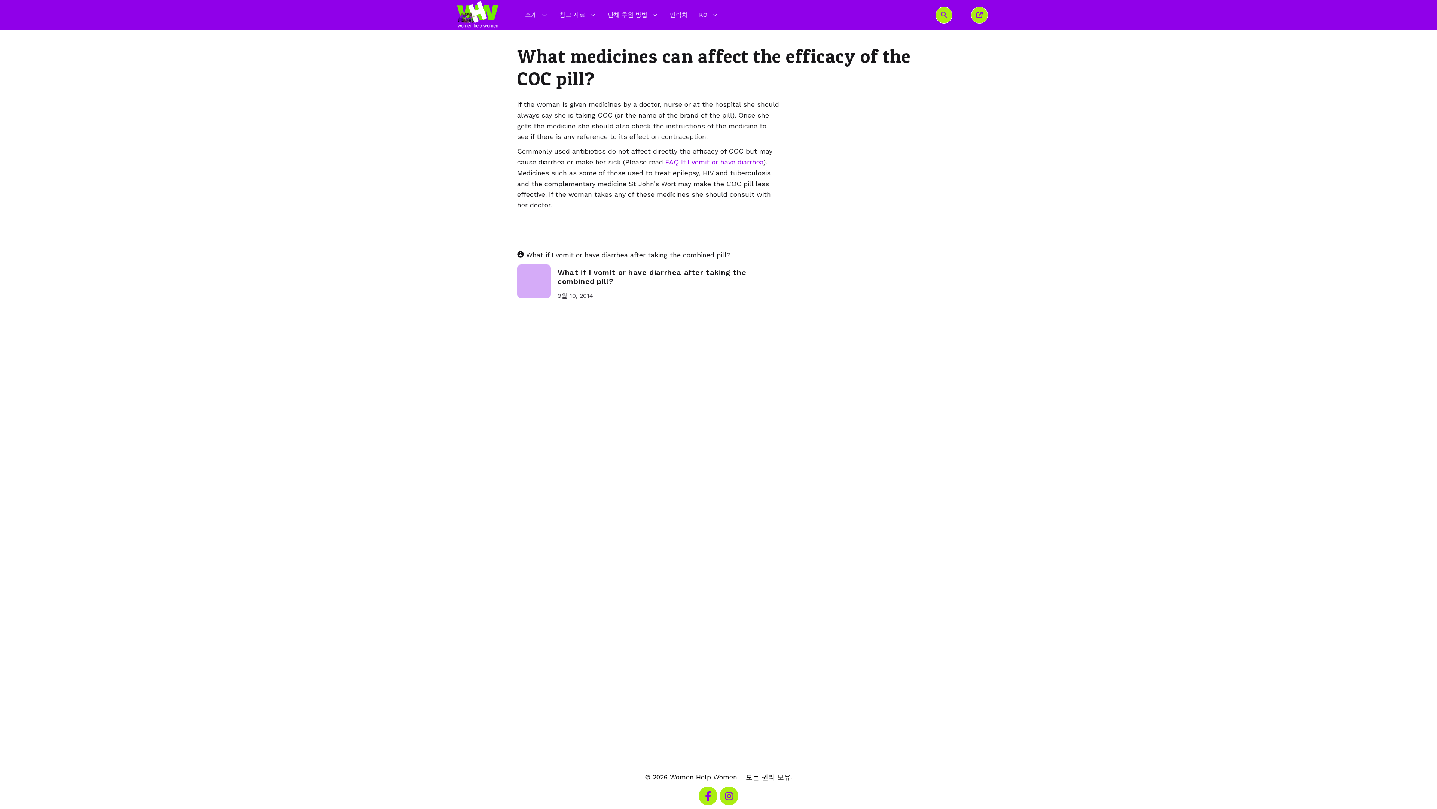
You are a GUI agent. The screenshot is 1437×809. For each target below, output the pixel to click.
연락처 (679, 14)
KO (708, 14)
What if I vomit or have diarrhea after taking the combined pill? (627, 255)
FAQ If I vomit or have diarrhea (714, 162)
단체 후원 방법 (627, 14)
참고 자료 (572, 14)
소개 (531, 14)
